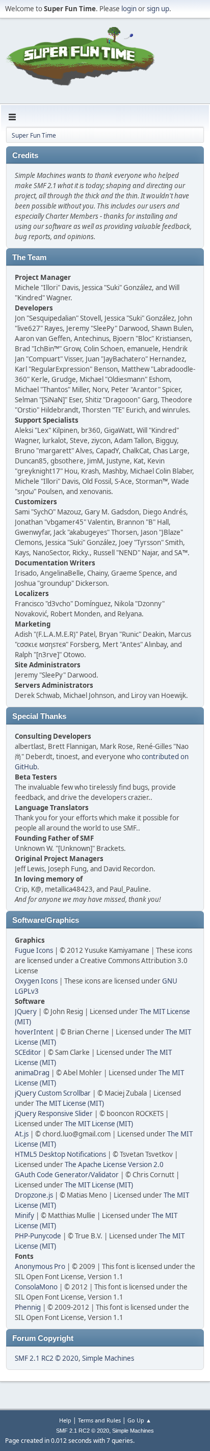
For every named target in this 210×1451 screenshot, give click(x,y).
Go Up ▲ (139, 1420)
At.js (22, 1133)
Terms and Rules (99, 1420)
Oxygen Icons (36, 981)
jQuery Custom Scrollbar (53, 1093)
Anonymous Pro (40, 1266)
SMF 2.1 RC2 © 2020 (46, 1358)
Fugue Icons (34, 950)
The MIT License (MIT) (70, 1103)
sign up (158, 8)
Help (65, 1420)
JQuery (26, 1011)
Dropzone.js (34, 1195)
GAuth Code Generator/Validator (67, 1174)
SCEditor (28, 1052)
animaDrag (32, 1072)
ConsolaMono (36, 1286)
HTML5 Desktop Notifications (60, 1154)
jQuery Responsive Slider (54, 1113)
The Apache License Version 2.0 (114, 1164)
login (129, 8)
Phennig (28, 1307)
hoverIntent (34, 1032)
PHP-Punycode (38, 1235)
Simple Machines (108, 1358)
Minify (24, 1215)
